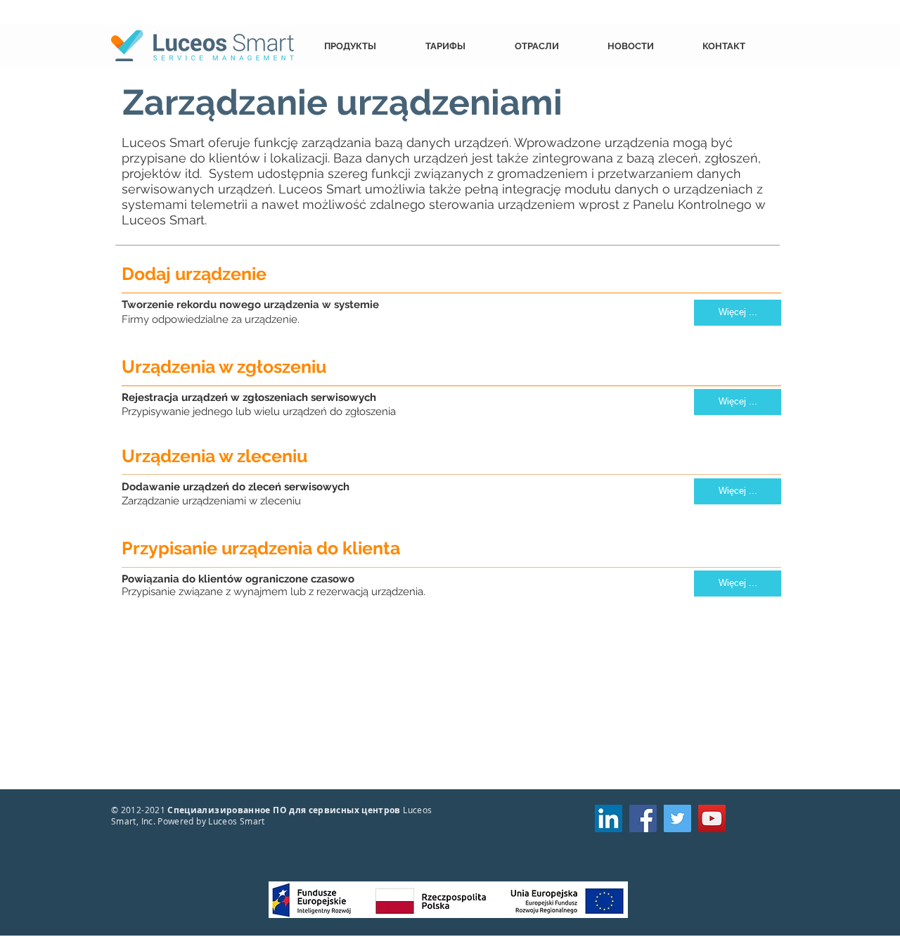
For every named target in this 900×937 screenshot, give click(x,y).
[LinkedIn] (608, 818)
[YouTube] (712, 818)
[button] (364, 46)
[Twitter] (677, 818)
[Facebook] (643, 818)
